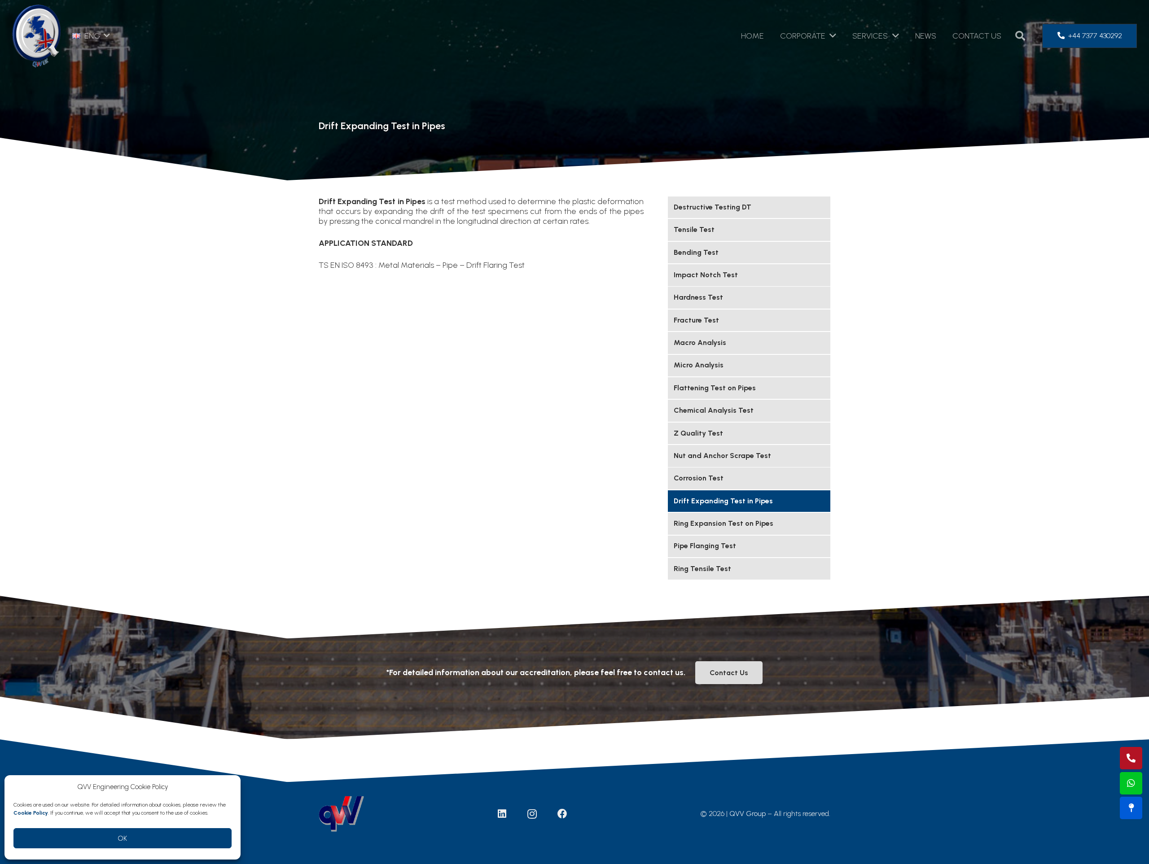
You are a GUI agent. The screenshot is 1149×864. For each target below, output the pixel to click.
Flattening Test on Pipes (715, 388)
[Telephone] (1131, 758)
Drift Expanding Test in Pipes (723, 501)
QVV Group (747, 813)
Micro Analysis (699, 365)
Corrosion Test (699, 478)
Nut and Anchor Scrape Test (722, 455)
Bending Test (696, 252)
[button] (91, 36)
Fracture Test (696, 320)
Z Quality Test (698, 433)
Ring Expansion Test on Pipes (723, 523)
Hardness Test (698, 297)
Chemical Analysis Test (714, 410)
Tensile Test (694, 229)
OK (122, 838)
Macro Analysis (700, 342)
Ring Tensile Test (702, 568)
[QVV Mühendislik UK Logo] (36, 35)
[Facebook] (562, 814)
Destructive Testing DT (712, 207)
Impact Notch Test (706, 275)
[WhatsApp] (1131, 783)
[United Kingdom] (1131, 808)
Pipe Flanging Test (705, 545)
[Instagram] (532, 814)
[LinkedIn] (502, 814)
